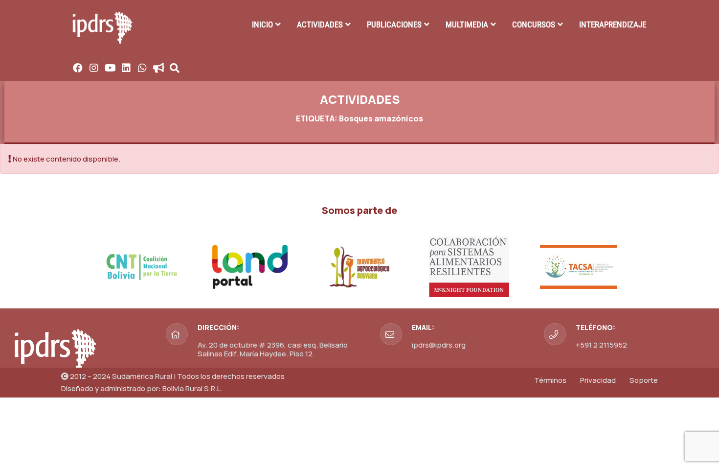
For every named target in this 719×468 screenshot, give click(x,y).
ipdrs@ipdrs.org (439, 345)
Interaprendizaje (612, 24)
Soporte (643, 380)
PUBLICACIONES (394, 24)
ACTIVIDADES (320, 24)
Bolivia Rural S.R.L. (192, 388)
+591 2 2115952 (601, 345)
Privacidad (598, 380)
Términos (550, 380)
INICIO (262, 24)
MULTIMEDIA (467, 24)
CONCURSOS (533, 24)
